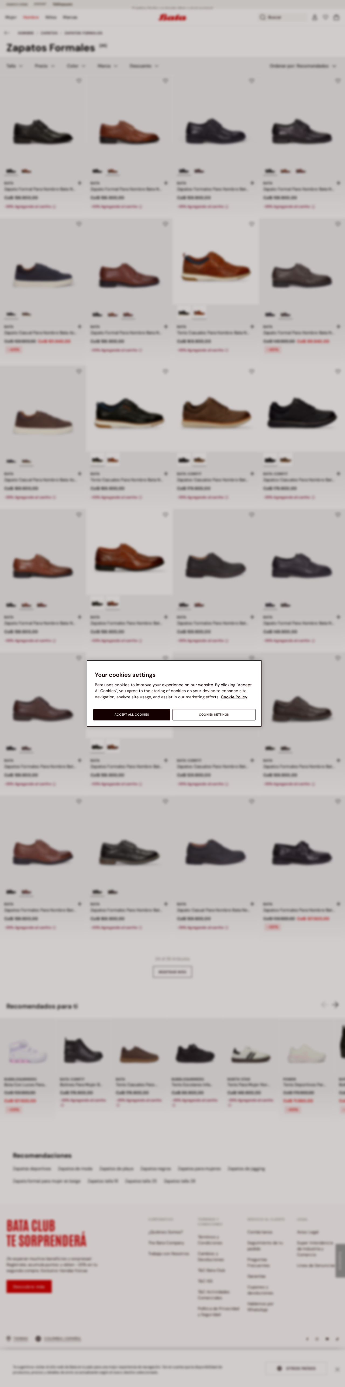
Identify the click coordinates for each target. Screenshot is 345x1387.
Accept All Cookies (132, 715)
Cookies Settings (214, 715)
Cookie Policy (234, 697)
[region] (174, 693)
